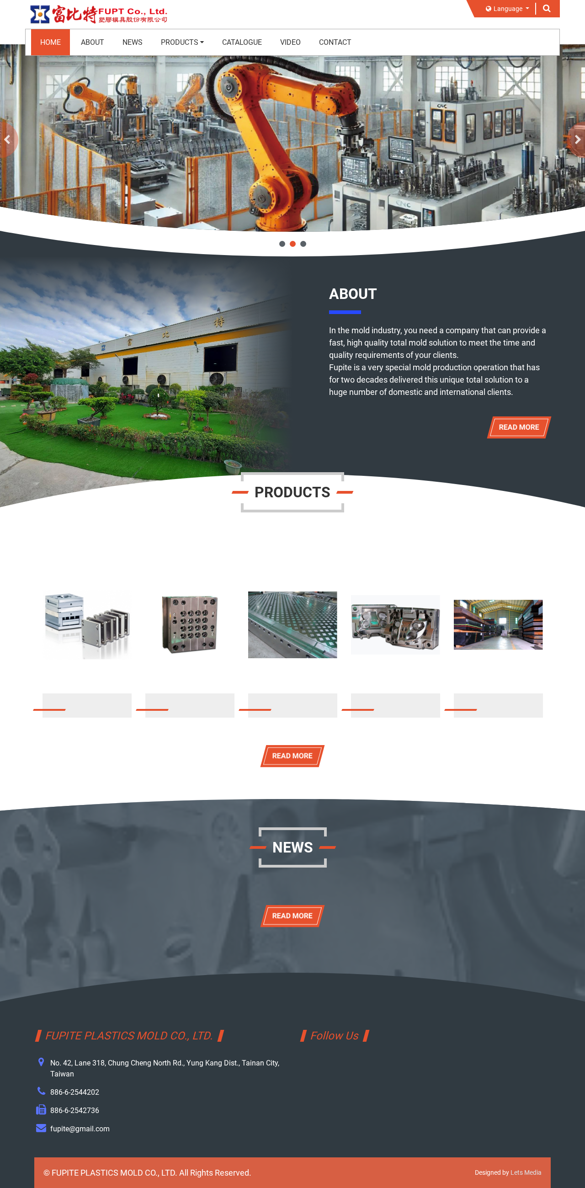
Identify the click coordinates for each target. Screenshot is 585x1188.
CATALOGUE (242, 42)
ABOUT (92, 42)
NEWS (132, 42)
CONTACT (335, 42)
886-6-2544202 (74, 1092)
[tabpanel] (292, 138)
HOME (50, 42)
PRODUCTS (179, 42)
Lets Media (526, 1172)
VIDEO (290, 42)
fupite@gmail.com (80, 1128)
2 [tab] (293, 244)
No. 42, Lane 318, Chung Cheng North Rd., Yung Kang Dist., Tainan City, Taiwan (164, 1068)
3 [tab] (303, 244)
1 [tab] (282, 244)
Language (509, 8)
